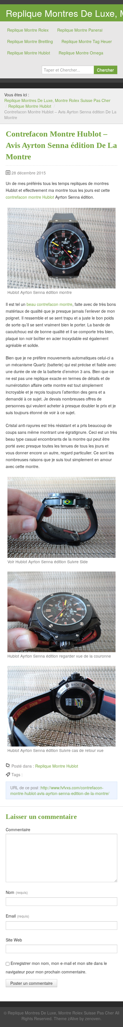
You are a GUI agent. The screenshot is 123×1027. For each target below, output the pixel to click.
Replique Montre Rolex (28, 30)
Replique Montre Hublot (28, 53)
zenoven (92, 1018)
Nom (17, 892)
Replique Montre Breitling (30, 41)
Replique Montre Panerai (79, 30)
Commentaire (18, 829)
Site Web (14, 940)
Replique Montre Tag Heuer (86, 41)
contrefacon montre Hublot (30, 197)
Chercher (105, 70)
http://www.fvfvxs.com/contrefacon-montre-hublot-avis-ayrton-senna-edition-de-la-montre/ (59, 790)
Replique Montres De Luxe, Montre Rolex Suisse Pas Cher (57, 100)
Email (17, 916)
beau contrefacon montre (49, 304)
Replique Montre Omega (81, 53)
